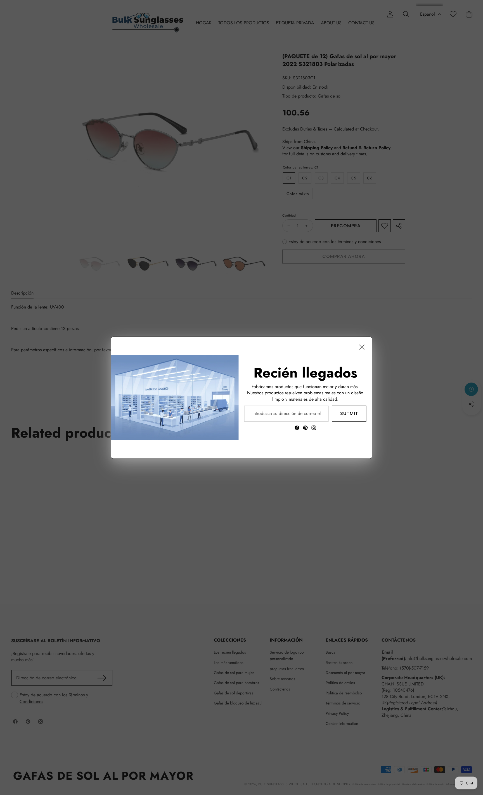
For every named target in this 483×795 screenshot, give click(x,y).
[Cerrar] (361, 346)
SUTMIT (349, 413)
